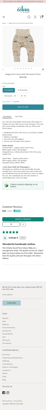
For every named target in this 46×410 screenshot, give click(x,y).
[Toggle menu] (3, 17)
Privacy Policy (18, 401)
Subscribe (11, 303)
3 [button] (20, 68)
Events (4, 373)
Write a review (23, 219)
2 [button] (17, 68)
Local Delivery (7, 364)
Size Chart (19, 116)
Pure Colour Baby (9, 83)
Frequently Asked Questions (12, 358)
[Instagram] (7, 392)
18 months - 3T (10, 96)
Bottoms (5, 324)
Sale (4, 337)
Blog (4, 380)
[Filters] (11, 224)
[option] (23, 46)
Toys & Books (7, 334)
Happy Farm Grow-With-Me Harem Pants (21, 23)
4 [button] (23, 68)
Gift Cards (6, 340)
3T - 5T (23, 96)
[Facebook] (3, 392)
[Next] (42, 69)
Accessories (6, 331)
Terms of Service (7, 401)
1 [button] (14, 68)
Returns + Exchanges (10, 367)
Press (4, 377)
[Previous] (3, 69)
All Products (6, 343)
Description (7, 116)
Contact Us (6, 370)
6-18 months (22, 90)
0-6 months (8, 90)
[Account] (35, 16)
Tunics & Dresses (8, 328)
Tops (4, 321)
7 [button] (31, 68)
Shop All (5, 318)
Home (4, 23)
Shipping (5, 361)
